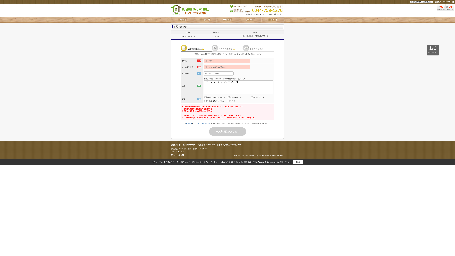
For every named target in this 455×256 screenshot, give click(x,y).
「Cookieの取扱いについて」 (267, 162)
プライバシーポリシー (203, 123)
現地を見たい (258, 97)
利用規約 (189, 123)
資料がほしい (235, 97)
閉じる (298, 162)
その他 (232, 101)
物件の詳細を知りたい (216, 97)
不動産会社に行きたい (216, 101)
